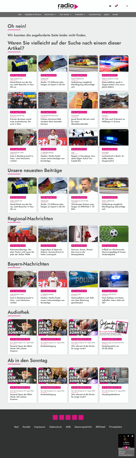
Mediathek (79, 14)
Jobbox (106, 14)
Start (19, 14)
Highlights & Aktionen (33, 14)
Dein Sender (64, 14)
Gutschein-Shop (95, 14)
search (127, 6)
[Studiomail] (22, 6)
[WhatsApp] (10, 6)
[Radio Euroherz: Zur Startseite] (68, 6)
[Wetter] (121, 6)
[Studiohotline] (26, 6)
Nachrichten (49, 14)
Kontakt (115, 14)
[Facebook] (14, 6)
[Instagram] (18, 6)
